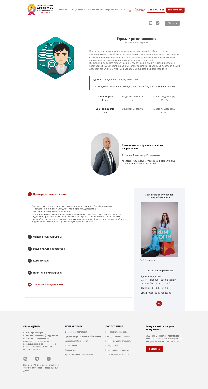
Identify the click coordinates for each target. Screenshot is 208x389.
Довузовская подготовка (76, 332)
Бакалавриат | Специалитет (76, 341)
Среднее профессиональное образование (83, 336)
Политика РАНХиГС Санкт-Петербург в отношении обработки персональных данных (41, 368)
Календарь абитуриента (115, 345)
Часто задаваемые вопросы (117, 354)
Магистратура (71, 345)
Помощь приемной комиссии (117, 336)
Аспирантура (70, 350)
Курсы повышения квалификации (79, 354)
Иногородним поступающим (117, 350)
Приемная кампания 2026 (116, 332)
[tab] (78, 194)
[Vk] (159, 303)
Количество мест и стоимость (118, 341)
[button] (172, 23)
